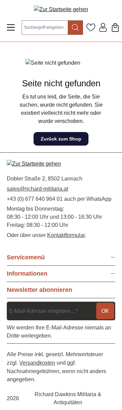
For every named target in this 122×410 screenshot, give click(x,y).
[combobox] (45, 27)
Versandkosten (37, 363)
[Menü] (11, 27)
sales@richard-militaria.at (37, 189)
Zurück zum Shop (61, 139)
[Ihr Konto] (103, 27)
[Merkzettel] (90, 27)
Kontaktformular (66, 235)
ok (105, 311)
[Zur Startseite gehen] (61, 9)
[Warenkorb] (115, 27)
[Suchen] (75, 27)
